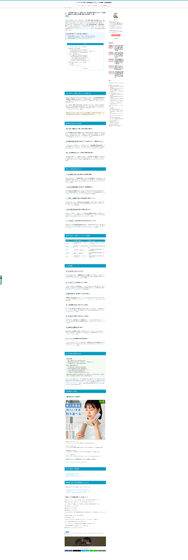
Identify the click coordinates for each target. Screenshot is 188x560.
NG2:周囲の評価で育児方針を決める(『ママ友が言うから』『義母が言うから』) (82, 51)
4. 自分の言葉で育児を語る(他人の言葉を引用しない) (78, 59)
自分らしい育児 (67, 534)
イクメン (71, 533)
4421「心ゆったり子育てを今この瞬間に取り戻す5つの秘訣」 (90, 27)
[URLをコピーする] (102, 550)
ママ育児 (77, 533)
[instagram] (116, 38)
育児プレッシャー (101, 533)
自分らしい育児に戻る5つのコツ (114, 93)
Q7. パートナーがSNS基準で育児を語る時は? (116, 118)
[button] (69, 550)
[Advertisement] (85, 80)
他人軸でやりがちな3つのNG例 (74, 48)
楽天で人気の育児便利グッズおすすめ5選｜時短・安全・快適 (77, 489)
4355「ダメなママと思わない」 (83, 136)
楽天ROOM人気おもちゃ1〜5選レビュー (74, 473)
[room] (117, 38)
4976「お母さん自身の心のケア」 (89, 227)
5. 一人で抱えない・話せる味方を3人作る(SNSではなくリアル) (80, 60)
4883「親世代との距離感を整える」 (88, 298)
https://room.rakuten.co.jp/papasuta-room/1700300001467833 (76, 462)
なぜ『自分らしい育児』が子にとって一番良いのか (78, 46)
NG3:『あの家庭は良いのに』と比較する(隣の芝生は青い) (79, 52)
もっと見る (85, 68)
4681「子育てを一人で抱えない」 (76, 227)
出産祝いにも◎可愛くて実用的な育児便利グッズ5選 (76, 492)
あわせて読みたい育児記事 (113, 124)
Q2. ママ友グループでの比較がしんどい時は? (77, 66)
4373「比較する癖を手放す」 (99, 159)
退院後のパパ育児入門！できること (73, 474)
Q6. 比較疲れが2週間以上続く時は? (115, 117)
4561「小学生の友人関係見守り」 (76, 289)
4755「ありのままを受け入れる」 (74, 109)
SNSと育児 (67, 533)
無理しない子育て (90, 533)
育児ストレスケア (95, 533)
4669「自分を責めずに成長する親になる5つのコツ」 (81, 28)
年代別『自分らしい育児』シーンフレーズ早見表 (77, 62)
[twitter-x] (114, 38)
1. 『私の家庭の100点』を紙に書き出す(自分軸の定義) (78, 55)
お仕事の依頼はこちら (116, 35)
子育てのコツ (85, 533)
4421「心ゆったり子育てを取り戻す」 (74, 193)
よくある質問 (71, 63)
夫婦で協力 (80, 533)
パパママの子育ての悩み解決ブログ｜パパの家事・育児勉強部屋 (94, 2)
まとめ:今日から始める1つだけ (114, 120)
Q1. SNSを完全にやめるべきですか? (76, 65)
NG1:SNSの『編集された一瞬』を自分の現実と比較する (79, 49)
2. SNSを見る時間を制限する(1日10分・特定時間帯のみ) (79, 56)
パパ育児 (74, 533)
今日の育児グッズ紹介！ (113, 121)
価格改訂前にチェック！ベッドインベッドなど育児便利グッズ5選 (78, 491)
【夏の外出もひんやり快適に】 (114, 122)
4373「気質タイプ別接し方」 (85, 216)
